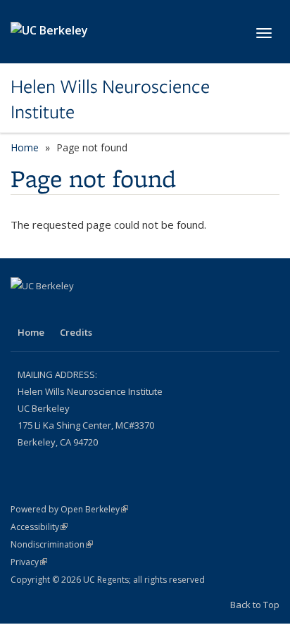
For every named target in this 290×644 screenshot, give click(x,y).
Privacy (29, 562)
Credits (76, 332)
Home (25, 147)
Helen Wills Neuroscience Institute (110, 99)
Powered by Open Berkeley (69, 509)
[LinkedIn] (23, 310)
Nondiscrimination (52, 544)
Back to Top (254, 604)
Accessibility (39, 527)
